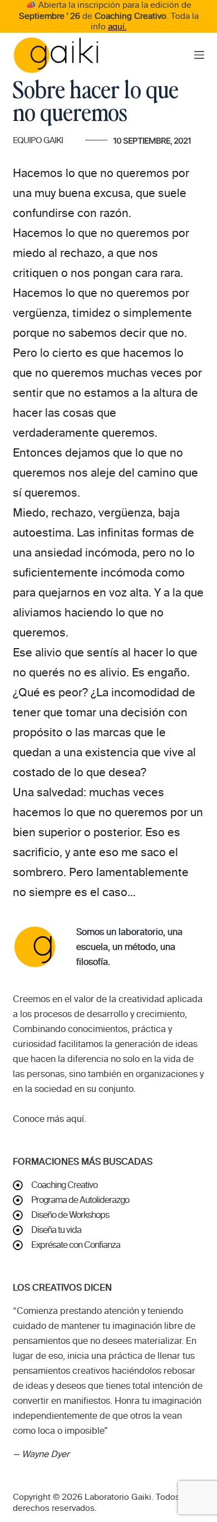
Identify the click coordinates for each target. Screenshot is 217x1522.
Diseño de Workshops (70, 1215)
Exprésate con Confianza (75, 1245)
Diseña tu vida (56, 1230)
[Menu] (199, 55)
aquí (75, 1119)
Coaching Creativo (64, 1185)
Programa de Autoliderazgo (80, 1200)
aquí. (117, 27)
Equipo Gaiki (38, 140)
